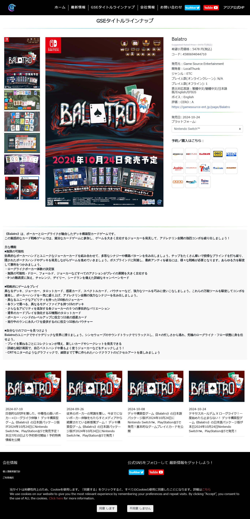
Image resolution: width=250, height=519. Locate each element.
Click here (56, 498)
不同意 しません (140, 508)
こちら (206, 490)
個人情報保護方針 (11, 471)
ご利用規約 (8, 477)
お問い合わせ (171, 7)
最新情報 (78, 7)
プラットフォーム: (184, 122)
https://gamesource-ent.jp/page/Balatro (201, 107)
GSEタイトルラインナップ (113, 7)
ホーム (60, 7)
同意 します (107, 508)
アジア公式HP (233, 7)
